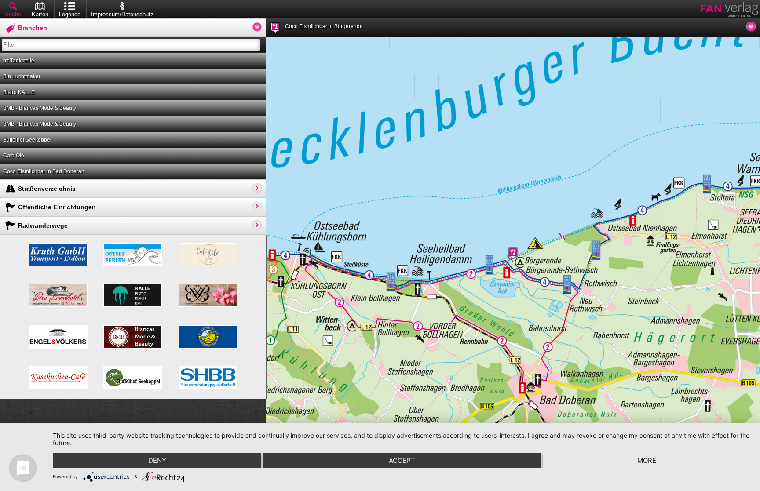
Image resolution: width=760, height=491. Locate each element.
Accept (402, 460)
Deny (157, 460)
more (646, 460)
